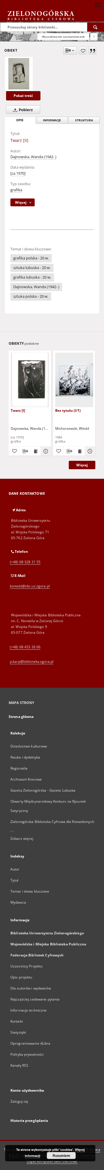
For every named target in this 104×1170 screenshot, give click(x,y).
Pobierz (25, 109)
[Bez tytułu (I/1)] (74, 380)
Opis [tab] (19, 120)
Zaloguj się (19, 1101)
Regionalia (18, 768)
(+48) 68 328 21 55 (25, 561)
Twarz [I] (18, 410)
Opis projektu (21, 977)
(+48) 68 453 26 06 (25, 646)
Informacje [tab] (52, 120)
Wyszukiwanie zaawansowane (63, 37)
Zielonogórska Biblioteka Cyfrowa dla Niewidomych (52, 821)
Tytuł (14, 880)
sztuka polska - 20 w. (30, 296)
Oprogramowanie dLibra (30, 1043)
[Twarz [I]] (30, 380)
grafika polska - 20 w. (31, 258)
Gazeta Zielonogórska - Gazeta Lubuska (42, 790)
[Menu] (97, 4)
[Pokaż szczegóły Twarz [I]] (45, 451)
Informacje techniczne (28, 1010)
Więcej (82, 465)
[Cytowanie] (92, 50)
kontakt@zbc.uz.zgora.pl (30, 586)
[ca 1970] (17, 173)
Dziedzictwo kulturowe (28, 746)
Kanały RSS (19, 1065)
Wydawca (18, 902)
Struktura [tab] (84, 120)
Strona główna (21, 716)
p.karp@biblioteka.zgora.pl (31, 661)
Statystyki (18, 1032)
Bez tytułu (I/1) (68, 410)
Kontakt (16, 1021)
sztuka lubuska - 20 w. (32, 267)
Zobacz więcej (22, 838)
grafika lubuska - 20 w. (32, 277)
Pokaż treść (23, 95)
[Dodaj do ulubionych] (83, 50)
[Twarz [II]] (18, 73)
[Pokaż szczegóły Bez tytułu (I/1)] (89, 451)
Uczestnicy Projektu (26, 966)
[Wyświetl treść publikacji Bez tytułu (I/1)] (79, 451)
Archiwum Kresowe (26, 779)
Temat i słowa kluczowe (29, 891)
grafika (16, 189)
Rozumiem (61, 1155)
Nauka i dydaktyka (25, 757)
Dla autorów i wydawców (30, 988)
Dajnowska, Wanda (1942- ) (33, 156)
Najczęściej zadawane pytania (35, 999)
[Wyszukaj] (95, 27)
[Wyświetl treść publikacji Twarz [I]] (35, 451)
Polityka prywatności (27, 1054)
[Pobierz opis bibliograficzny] (24, 451)
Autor (15, 869)
